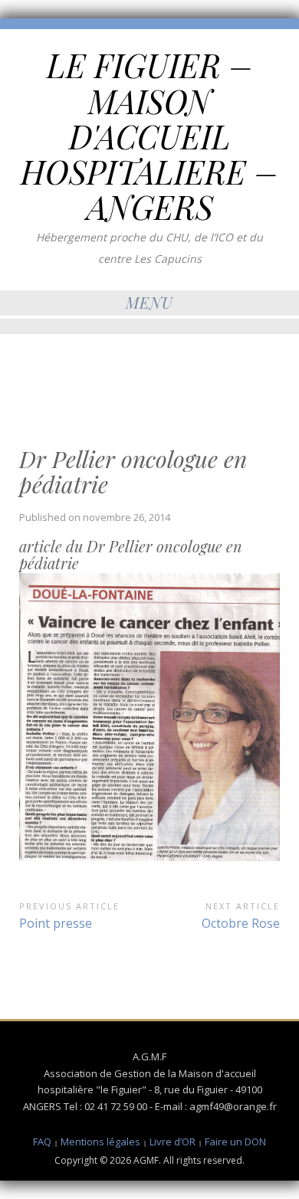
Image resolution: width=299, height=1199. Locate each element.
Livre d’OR (173, 1141)
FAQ (42, 1141)
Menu (149, 302)
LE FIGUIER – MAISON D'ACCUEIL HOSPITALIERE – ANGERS (149, 136)
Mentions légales (100, 1141)
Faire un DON (235, 1141)
